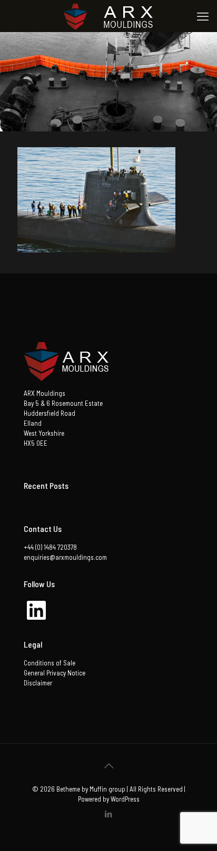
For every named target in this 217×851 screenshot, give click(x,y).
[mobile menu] (203, 16)
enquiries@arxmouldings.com (65, 557)
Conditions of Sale (49, 663)
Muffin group (107, 789)
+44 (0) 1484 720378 (50, 547)
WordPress (125, 799)
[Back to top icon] (108, 765)
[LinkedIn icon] (109, 813)
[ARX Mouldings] (108, 16)
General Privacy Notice (54, 673)
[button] (96, 199)
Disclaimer (38, 683)
